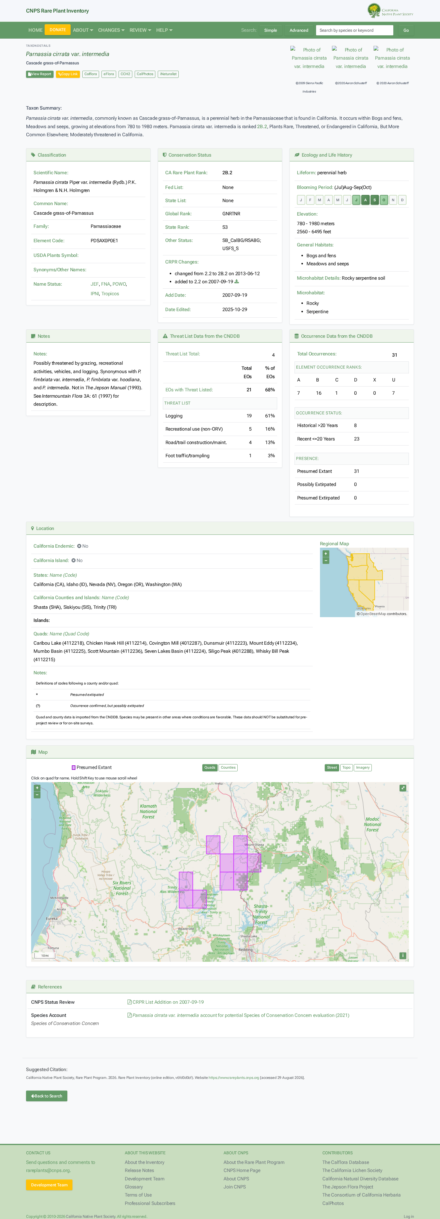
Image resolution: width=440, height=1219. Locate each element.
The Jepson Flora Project (347, 1187)
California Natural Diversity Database (360, 1179)
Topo (346, 767)
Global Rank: (178, 213)
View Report (41, 74)
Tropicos (110, 293)
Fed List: (174, 187)
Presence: (307, 458)
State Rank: (177, 227)
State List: (175, 200)
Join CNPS (235, 1187)
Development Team (49, 1184)
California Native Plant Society (90, 1216)
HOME (35, 30)
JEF (95, 284)
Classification (50, 155)
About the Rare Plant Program (254, 1162)
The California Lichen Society (352, 1170)
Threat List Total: (183, 354)
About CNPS (236, 1179)
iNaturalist (168, 74)
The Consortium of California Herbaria (361, 1195)
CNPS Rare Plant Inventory (57, 10)
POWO (119, 284)
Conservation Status (188, 155)
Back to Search (48, 1096)
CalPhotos (145, 74)
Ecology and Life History (325, 155)
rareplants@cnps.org (48, 1170)
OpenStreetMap (373, 614)
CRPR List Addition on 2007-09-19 (167, 1002)
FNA (105, 284)
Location (44, 528)
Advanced (299, 30)
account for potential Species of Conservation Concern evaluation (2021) (241, 1015)
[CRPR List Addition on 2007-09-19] (236, 281)
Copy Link (69, 74)
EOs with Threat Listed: (189, 390)
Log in (409, 1216)
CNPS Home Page (242, 1170)
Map (42, 752)
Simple (270, 30)
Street (332, 767)
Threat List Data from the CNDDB (204, 336)
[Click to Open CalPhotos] (309, 58)
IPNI (95, 293)
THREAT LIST (177, 403)
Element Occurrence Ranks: (329, 367)
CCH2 (125, 74)
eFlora (109, 74)
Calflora (90, 74)
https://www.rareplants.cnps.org (234, 1078)
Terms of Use (138, 1195)
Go (406, 30)
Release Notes (139, 1170)
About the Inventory (144, 1162)
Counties (228, 767)
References (49, 987)
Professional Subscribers (150, 1203)
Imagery (363, 767)
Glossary (134, 1187)
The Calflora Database (345, 1162)
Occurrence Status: (319, 413)
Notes (42, 336)
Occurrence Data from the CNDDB (336, 336)
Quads (209, 767)
